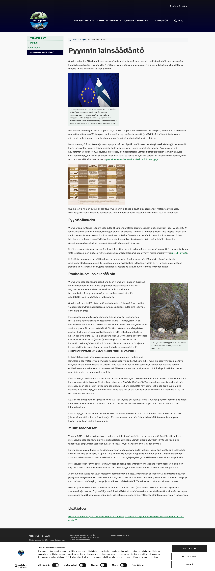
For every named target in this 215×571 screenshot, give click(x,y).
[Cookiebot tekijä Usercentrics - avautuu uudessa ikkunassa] (21, 566)
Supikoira (35, 48)
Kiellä (189, 564)
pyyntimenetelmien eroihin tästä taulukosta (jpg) (132, 159)
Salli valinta (189, 556)
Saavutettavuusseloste (119, 535)
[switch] (82, 565)
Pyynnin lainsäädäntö (42, 53)
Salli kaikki (189, 548)
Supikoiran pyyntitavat (137, 21)
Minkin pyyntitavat (107, 21)
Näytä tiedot (138, 565)
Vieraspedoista (82, 21)
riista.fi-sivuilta (179, 253)
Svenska (183, 6)
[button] (179, 21)
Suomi (173, 6)
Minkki (34, 43)
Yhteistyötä (162, 21)
